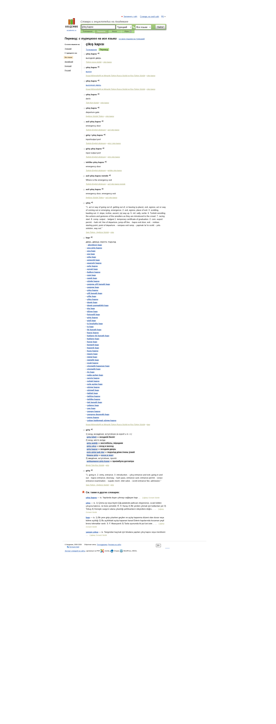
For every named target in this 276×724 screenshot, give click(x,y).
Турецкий (68, 49)
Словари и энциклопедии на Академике (104, 21)
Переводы (101, 31)
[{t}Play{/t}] (98, 53)
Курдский (68, 66)
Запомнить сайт (130, 17)
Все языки (68, 57)
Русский (68, 70)
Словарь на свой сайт (149, 17)
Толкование (91, 49)
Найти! (160, 27)
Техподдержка (102, 544)
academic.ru (71, 30)
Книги (114, 31)
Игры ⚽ (128, 31)
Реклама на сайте (114, 544)
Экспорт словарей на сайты (75, 551)
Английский (69, 62)
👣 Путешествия (73, 547)
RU (162, 17)
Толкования (87, 31)
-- (115, 76)
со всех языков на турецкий (132, 39)
